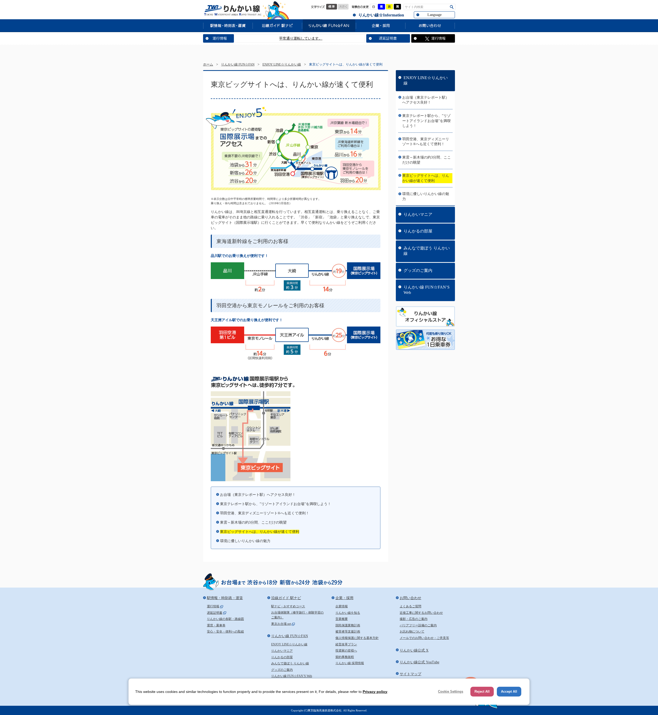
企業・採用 (380, 25)
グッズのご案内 (418, 270)
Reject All (482, 691)
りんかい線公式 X (414, 650)
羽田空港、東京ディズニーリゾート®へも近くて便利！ (264, 513)
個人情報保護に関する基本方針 (357, 638)
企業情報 (341, 606)
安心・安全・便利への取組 (225, 631)
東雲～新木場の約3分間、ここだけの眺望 (253, 522)
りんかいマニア (418, 214)
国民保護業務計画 (347, 625)
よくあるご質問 (410, 606)
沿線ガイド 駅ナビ (277, 25)
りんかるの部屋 (418, 231)
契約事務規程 (344, 657)
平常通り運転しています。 (281, 38)
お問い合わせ (430, 25)
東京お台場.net (281, 624)
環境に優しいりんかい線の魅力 (245, 541)
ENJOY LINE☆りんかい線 (281, 64)
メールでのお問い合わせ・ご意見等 (424, 638)
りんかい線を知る (347, 613)
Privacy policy (375, 692)
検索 (452, 7)
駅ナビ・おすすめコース (288, 606)
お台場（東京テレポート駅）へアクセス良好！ (258, 495)
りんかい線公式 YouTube (419, 662)
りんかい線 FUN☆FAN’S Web (427, 290)
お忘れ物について (412, 631)
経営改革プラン (346, 644)
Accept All (509, 691)
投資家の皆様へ (346, 650)
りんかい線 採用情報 (349, 663)
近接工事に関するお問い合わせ (421, 613)
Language (434, 15)
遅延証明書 (388, 38)
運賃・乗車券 (216, 625)
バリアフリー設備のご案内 (418, 625)
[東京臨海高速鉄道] (232, 10)
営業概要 (341, 619)
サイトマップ (410, 674)
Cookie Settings (450, 691)
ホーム (208, 64)
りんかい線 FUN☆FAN (329, 25)
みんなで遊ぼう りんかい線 (427, 251)
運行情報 (220, 38)
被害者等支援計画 (347, 631)
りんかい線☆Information (381, 15)
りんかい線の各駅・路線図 (225, 619)
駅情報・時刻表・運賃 (227, 25)
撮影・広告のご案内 (413, 619)
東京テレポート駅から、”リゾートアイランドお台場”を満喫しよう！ (275, 504)
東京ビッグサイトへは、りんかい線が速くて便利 (259, 532)
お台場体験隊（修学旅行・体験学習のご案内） (297, 615)
